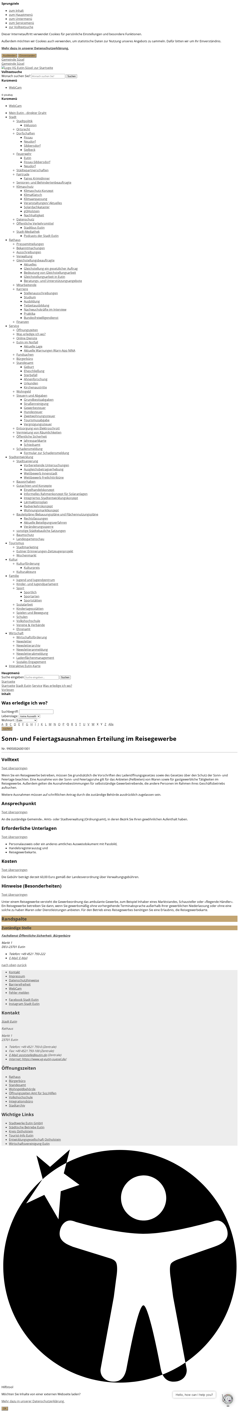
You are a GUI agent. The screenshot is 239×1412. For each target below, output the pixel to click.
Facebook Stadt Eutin (24, 1000)
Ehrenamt (23, 629)
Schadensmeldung (29, 449)
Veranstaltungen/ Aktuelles (43, 203)
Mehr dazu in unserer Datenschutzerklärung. (35, 48)
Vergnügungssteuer (38, 424)
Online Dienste (26, 338)
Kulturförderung (28, 563)
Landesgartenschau (30, 539)
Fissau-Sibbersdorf (37, 162)
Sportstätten (33, 600)
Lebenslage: (9, 716)
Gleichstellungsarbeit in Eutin (44, 277)
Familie (14, 576)
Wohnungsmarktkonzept (41, 510)
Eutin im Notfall (27, 342)
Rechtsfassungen (36, 518)
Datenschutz (25, 219)
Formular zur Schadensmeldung (46, 453)
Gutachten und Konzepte (34, 486)
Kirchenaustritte (35, 387)
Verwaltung (24, 256)
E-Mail (18, 958)
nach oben (8, 965)
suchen (7, 728)
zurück (22, 965)
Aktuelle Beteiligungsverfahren (45, 523)
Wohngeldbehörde (22, 1089)
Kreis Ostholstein (21, 1131)
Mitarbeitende (26, 285)
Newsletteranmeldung (32, 650)
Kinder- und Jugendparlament (37, 584)
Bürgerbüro (24, 359)
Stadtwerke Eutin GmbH (26, 1123)
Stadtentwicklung (21, 457)
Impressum (17, 976)
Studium (30, 297)
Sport (20, 588)
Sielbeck (29, 150)
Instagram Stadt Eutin (24, 1004)
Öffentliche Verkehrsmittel (35, 223)
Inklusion (30, 125)
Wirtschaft (16, 633)
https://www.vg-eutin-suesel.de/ (37, 1059)
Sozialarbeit (24, 604)
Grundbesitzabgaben (39, 400)
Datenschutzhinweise (24, 980)
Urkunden (31, 383)
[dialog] (119, 1401)
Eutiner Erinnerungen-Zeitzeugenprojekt (44, 551)
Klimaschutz (24, 187)
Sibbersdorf (32, 146)
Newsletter (24, 641)
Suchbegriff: (9, 712)
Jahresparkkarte (35, 441)
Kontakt (14, 972)
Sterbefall (30, 375)
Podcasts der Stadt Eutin (41, 236)
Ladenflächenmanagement (35, 658)
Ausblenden (9, 55)
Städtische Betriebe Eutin (26, 1127)
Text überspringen (14, 768)
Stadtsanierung (27, 461)
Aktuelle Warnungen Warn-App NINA (49, 350)
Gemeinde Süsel (12, 60)
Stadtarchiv (17, 1105)
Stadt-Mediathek (28, 232)
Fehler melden (19, 993)
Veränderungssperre (38, 527)
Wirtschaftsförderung (31, 637)
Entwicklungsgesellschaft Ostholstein (35, 1139)
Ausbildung (32, 301)
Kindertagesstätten (30, 609)
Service (14, 326)
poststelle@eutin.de (28, 1055)
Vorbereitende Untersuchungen (46, 465)
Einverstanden (27, 55)
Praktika (29, 314)
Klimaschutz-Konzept (38, 191)
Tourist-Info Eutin (21, 1135)
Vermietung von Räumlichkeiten (38, 432)
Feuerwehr (24, 154)
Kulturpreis (32, 568)
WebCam (15, 87)
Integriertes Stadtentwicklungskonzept (51, 498)
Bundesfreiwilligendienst (41, 318)
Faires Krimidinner (37, 178)
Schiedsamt (32, 445)
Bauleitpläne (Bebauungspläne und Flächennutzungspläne (57, 514)
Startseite (8, 686)
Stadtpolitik (24, 121)
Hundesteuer (33, 412)
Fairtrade (22, 174)
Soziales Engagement (31, 662)
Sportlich (30, 592)
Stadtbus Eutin (34, 228)
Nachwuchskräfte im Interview (45, 309)
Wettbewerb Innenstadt (40, 473)
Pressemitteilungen (30, 244)
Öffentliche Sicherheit (31, 436)
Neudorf (30, 141)
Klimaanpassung (35, 199)
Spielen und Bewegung (32, 613)
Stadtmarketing (27, 547)
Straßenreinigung (36, 404)
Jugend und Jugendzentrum (35, 580)
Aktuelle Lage (33, 346)
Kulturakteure (26, 572)
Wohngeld (23, 391)
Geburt (29, 367)
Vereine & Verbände (30, 625)
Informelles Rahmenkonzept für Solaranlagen (56, 494)
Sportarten (31, 596)
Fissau (28, 137)
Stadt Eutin (23, 686)
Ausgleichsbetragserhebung (43, 469)
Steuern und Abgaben (31, 396)
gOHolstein (32, 211)
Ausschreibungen (28, 252)
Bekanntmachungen (30, 248)
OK (5, 1408)
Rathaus (15, 240)
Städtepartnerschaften (32, 170)
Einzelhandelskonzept (39, 490)
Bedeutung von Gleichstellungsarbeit (50, 273)
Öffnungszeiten (27, 330)
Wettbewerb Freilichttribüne (44, 477)
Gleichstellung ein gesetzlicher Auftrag (51, 268)
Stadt (12, 117)
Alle (111, 724)
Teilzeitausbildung (36, 305)
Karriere (22, 289)
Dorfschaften (25, 133)
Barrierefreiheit (20, 984)
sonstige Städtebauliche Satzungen (41, 531)
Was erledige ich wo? (31, 334)
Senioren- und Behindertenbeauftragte (43, 182)
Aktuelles (30, 264)
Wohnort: (8, 720)
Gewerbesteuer (35, 408)
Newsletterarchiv (28, 645)
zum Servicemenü (21, 23)
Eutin (27, 158)
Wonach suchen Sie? (15, 76)
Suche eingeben (12, 677)
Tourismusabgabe (36, 420)
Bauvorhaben (25, 482)
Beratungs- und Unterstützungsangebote (53, 281)
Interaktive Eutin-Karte (25, 666)
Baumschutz (25, 535)
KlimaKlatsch (33, 195)
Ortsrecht (23, 129)
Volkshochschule (28, 621)
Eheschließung (34, 371)
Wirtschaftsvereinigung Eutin (29, 1144)
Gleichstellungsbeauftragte (35, 260)
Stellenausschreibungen (41, 293)
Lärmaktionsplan (36, 502)
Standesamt (24, 363)
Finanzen (22, 322)
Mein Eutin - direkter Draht (27, 113)
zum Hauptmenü (21, 15)
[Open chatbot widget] (227, 1400)
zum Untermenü (20, 19)
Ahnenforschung (35, 379)
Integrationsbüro (21, 1101)
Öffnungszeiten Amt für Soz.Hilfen (32, 1093)
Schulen (22, 617)
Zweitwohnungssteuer (39, 416)
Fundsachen (25, 355)
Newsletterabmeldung (32, 654)
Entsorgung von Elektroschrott (38, 428)
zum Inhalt (16, 11)
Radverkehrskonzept (38, 506)
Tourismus (16, 543)
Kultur (13, 559)
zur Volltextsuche (21, 27)
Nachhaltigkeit (34, 215)
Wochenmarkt (26, 555)
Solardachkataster (37, 207)
